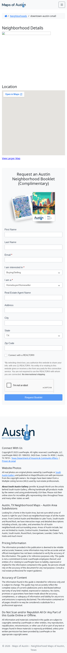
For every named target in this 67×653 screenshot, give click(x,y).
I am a (9, 280)
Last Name (10, 242)
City (7, 317)
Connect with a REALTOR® (21, 355)
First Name (10, 229)
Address (9, 305)
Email (8, 254)
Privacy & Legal (9, 461)
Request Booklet (33, 397)
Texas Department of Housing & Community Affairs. (34, 458)
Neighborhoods (18, 16)
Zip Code (9, 343)
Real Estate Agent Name (18, 292)
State (7, 330)
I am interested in (14, 267)
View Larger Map (11, 158)
